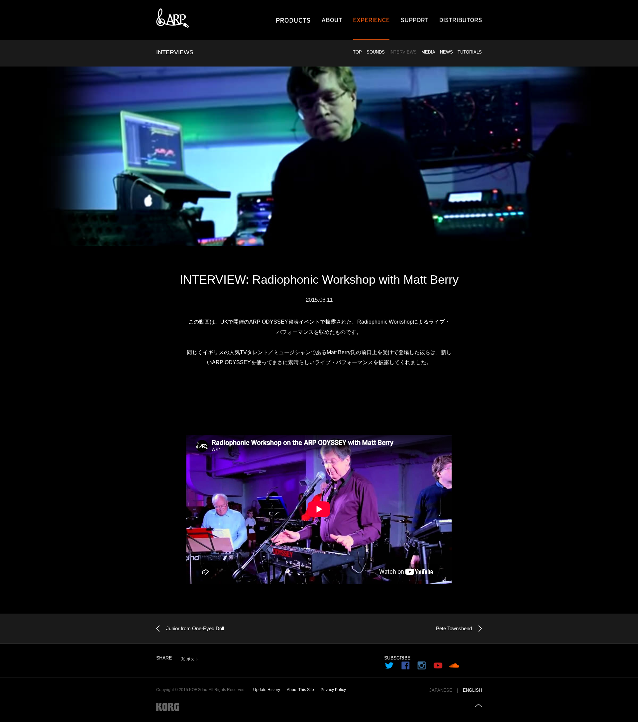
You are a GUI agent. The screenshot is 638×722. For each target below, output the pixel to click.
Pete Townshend (454, 628)
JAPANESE (440, 690)
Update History (266, 689)
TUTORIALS (470, 52)
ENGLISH (472, 690)
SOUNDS (376, 52)
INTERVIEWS (403, 52)
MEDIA (428, 52)
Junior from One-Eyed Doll (195, 628)
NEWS (446, 52)
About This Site (300, 689)
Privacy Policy (333, 689)
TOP (357, 52)
